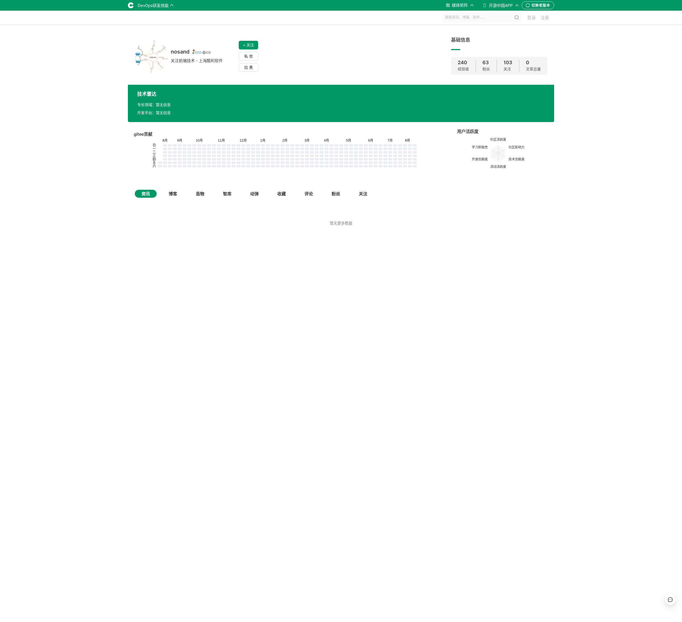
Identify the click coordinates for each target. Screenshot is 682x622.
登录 (531, 17)
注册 (545, 17)
